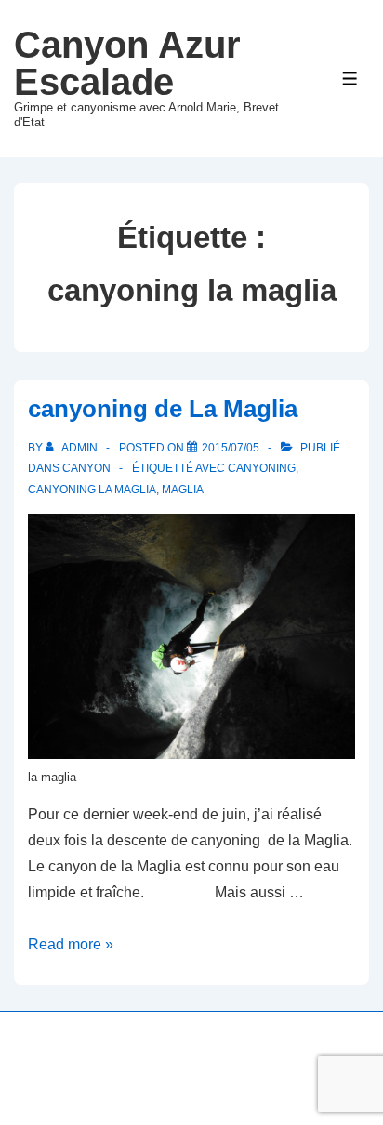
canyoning (262, 468)
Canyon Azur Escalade (127, 63)
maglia (183, 489)
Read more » (70, 944)
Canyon (86, 468)
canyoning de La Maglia (162, 409)
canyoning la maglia (92, 489)
